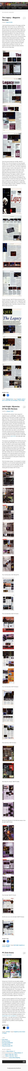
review (6, 400)
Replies (8, 946)
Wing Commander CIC (7, 1046)
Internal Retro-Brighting (14, 1057)
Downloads (14, 8)
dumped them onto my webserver (9, 1015)
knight (17, 945)
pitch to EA (13, 436)
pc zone (20, 1031)
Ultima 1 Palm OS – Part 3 (11, 1054)
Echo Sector (5, 1039)
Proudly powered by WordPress (14, 1068)
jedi (14, 945)
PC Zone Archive (6, 1041)
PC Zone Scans (8, 952)
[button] (8, 833)
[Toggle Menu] (24, 1061)
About (8, 8)
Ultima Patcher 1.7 (10, 1051)
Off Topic (8, 945)
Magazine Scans (9, 399)
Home (3, 8)
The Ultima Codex (6, 1044)
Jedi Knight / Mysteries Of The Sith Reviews (11, 407)
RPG (9, 400)
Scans (23, 1031)
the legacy (15, 400)
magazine (19, 399)
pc (23, 945)
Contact (20, 8)
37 (24, 953)
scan (12, 400)
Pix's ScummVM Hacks (7, 1042)
